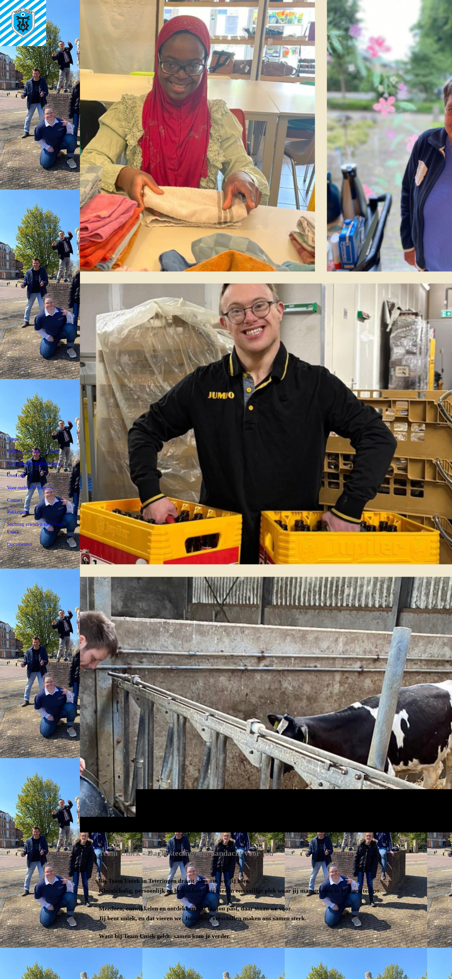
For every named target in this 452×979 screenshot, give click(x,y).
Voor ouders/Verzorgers (30, 487)
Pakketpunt (18, 512)
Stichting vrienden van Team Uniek (35, 528)
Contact (14, 500)
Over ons (16, 475)
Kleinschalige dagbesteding (33, 463)
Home (13, 439)
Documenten (19, 544)
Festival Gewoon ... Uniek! (33, 451)
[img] (266, 416)
